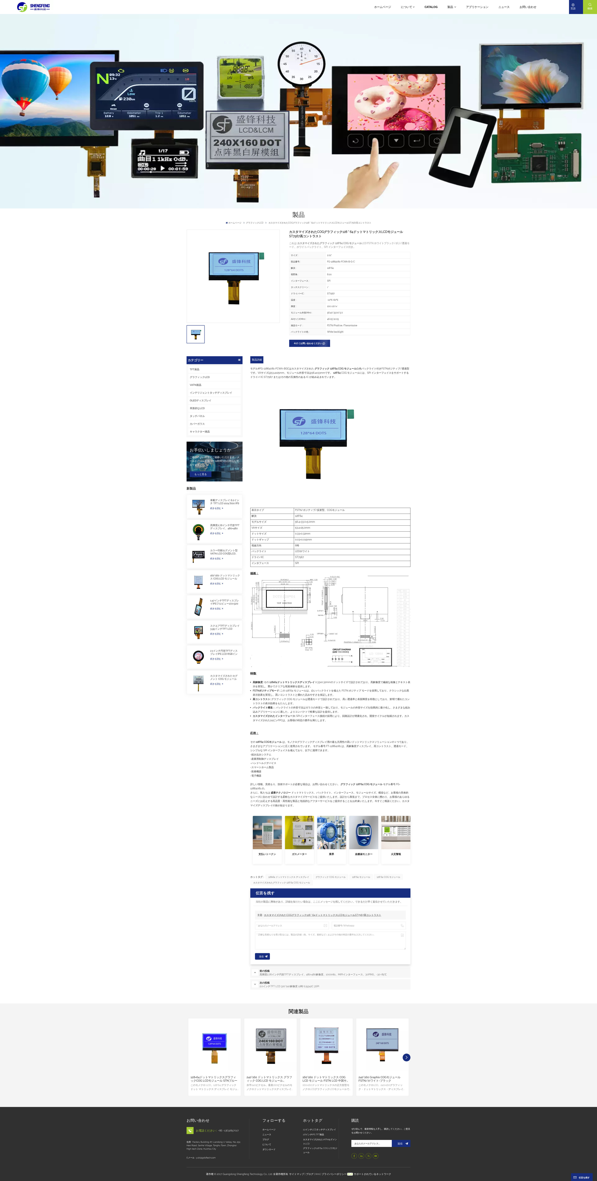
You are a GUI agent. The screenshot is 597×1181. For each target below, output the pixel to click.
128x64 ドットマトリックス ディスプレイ (288, 877)
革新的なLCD (197, 408)
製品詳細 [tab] (257, 359)
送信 (400, 1143)
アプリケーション (477, 7)
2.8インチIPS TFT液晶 (313, 1134)
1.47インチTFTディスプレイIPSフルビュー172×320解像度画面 (224, 602)
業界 (331, 854)
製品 (450, 7)
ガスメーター (299, 854)
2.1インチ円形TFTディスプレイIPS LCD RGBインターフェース (224, 652)
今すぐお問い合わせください (308, 343)
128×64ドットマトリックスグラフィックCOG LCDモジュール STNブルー (214, 1079)
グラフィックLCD (254, 223)
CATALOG (431, 7)
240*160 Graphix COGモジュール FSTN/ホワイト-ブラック (379, 1079)
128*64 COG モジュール (388, 877)
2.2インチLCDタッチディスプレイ (319, 1129)
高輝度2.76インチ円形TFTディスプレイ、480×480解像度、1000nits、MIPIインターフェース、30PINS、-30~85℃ (224, 527)
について (406, 7)
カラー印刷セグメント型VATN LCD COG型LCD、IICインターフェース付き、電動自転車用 (224, 552)
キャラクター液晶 (200, 431)
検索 (590, 8)
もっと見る (200, 474)
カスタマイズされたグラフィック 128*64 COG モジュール (281, 882)
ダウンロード (268, 1149)
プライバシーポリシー (334, 1174)
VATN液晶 (195, 384)
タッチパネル (197, 416)
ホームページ (382, 7)
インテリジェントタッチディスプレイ (211, 392)
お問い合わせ (528, 7)
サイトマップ (297, 1174)
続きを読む (216, 508)
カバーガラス (197, 423)
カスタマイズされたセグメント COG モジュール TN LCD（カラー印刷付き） (224, 677)
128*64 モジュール (361, 877)
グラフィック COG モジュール (331, 877)
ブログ (265, 1139)
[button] (406, 1057)
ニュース (504, 7)
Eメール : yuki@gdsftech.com (201, 1157)
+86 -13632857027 (228, 1130)
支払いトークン (267, 854)
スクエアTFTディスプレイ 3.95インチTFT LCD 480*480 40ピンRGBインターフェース (225, 627)
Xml (317, 1174)
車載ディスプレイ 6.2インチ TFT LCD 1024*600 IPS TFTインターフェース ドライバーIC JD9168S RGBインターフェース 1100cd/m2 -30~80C (224, 502)
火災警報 (396, 854)
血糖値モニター (364, 854)
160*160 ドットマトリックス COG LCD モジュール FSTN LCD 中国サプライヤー (225, 577)
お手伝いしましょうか (210, 450)
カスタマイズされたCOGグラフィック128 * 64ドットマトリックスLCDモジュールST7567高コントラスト (322, 915)
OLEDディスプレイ (200, 400)
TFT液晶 (194, 369)
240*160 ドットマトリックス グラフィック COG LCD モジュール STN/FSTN (269, 1079)
